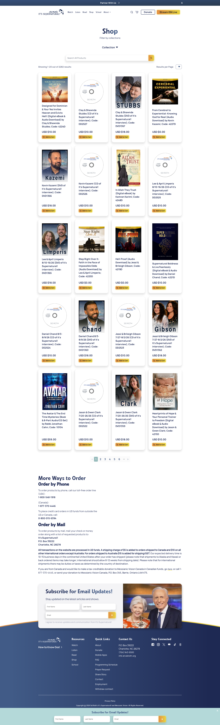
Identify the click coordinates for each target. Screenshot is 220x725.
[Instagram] (158, 644)
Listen (77, 12)
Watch (70, 12)
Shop (91, 12)
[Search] (151, 58)
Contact (99, 679)
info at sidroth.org (127, 655)
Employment (101, 684)
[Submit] (112, 615)
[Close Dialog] (217, 710)
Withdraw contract (104, 689)
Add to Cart (50, 137)
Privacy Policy (110, 701)
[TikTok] (174, 644)
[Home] (51, 12)
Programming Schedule (106, 664)
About (106, 12)
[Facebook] (152, 644)
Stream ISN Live (168, 12)
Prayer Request (102, 669)
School (98, 12)
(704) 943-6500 (126, 652)
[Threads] (180, 644)
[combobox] (110, 58)
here (170, 569)
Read (85, 12)
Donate (148, 12)
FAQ (97, 659)
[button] (182, 2)
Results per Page (164, 66)
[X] (163, 644)
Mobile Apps (101, 654)
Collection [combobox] (108, 47)
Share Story (100, 674)
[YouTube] (169, 644)
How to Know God (49, 647)
